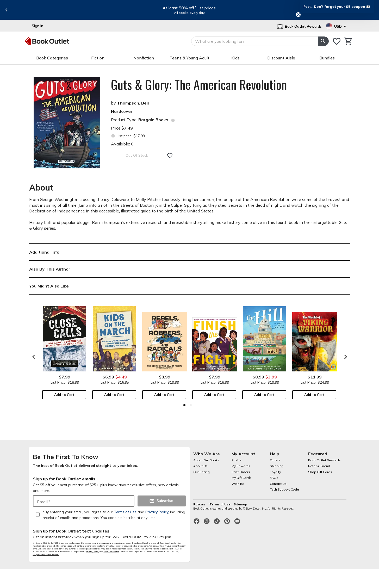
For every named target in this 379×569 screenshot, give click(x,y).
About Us (200, 466)
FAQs (274, 478)
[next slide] (344, 357)
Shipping (276, 466)
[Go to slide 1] (184, 405)
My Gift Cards (242, 478)
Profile (236, 460)
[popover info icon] (173, 120)
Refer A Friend (319, 466)
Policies (199, 504)
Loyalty (275, 472)
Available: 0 (122, 143)
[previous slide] (6, 10)
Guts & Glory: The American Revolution (199, 84)
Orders (275, 460)
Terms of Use (220, 504)
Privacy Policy (92, 551)
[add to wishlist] (170, 155)
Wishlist (238, 484)
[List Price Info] (113, 136)
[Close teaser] (298, 14)
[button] (337, 6)
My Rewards (241, 466)
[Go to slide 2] (191, 405)
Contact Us (278, 484)
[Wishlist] (337, 41)
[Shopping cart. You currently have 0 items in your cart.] (348, 41)
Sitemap (240, 504)
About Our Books (206, 460)
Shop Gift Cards (320, 472)
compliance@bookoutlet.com (46, 554)
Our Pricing (201, 472)
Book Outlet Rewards (324, 460)
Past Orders (241, 472)
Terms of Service (111, 551)
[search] (323, 41)
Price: (122, 128)
